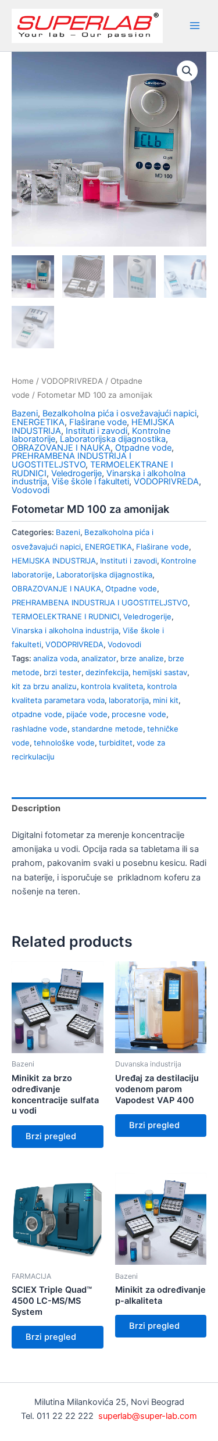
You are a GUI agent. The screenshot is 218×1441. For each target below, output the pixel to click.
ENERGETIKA (38, 422)
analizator (98, 658)
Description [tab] (36, 808)
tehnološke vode (64, 742)
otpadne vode (37, 714)
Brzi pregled (51, 1136)
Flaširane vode (98, 422)
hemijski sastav (160, 672)
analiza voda (55, 658)
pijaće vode (87, 714)
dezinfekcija (106, 672)
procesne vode (139, 714)
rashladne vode (39, 728)
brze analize (142, 658)
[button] (187, 70)
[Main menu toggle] (194, 25)
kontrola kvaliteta (112, 686)
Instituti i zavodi (96, 431)
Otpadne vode (143, 448)
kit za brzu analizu (44, 686)
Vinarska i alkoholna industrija (65, 630)
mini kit (165, 700)
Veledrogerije (76, 473)
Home (23, 381)
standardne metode (107, 728)
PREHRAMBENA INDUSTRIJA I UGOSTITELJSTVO (71, 460)
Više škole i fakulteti (90, 481)
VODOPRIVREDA (72, 381)
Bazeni (25, 413)
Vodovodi (30, 490)
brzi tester (62, 672)
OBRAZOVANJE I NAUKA (61, 448)
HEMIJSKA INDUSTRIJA (54, 560)
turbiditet (116, 742)
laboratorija (129, 700)
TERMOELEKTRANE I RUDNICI (65, 616)
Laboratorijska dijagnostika (113, 439)
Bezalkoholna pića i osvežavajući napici (119, 413)
